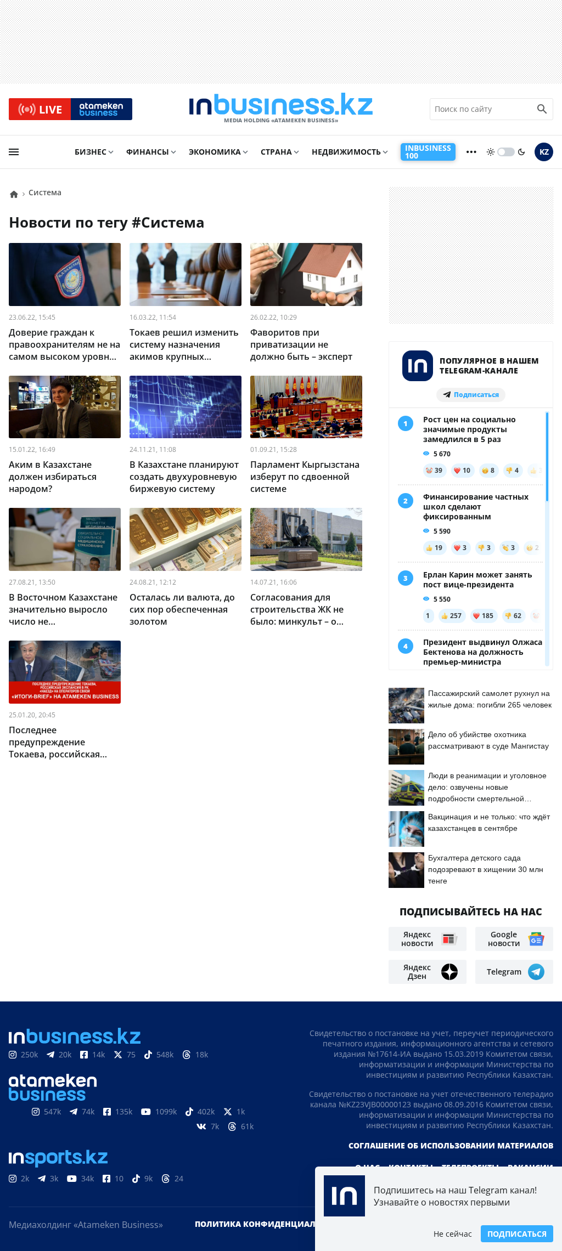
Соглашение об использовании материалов (451, 1145)
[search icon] (542, 109)
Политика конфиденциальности (272, 1224)
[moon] (521, 152)
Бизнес (90, 151)
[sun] (490, 152)
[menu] (13, 152)
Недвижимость (346, 151)
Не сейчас (453, 1234)
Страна (276, 151)
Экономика (215, 151)
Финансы (147, 151)
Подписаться (517, 1234)
